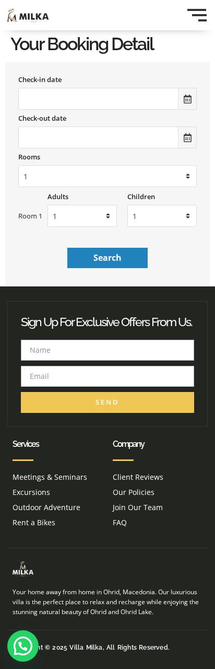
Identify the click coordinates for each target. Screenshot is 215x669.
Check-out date (42, 118)
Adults (57, 196)
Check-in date (40, 79)
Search (107, 257)
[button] (23, 646)
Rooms (29, 157)
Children (141, 196)
